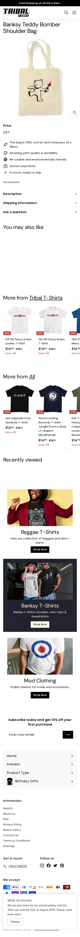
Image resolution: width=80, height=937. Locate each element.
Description (12, 194)
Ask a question (15, 212)
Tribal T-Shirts (46, 297)
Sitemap (9, 846)
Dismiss (15, 921)
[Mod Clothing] (40, 656)
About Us (9, 814)
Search (8, 808)
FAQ (6, 819)
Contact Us (11, 835)
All (32, 376)
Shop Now (40, 549)
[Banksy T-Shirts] (40, 581)
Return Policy (12, 830)
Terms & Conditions (16, 841)
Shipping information (20, 203)
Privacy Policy (12, 824)
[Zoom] (74, 112)
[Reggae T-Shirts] (40, 507)
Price (7, 125)
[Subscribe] (68, 735)
